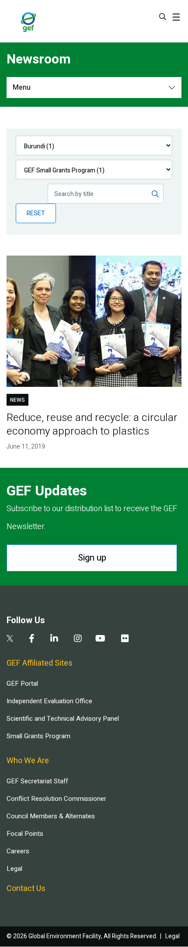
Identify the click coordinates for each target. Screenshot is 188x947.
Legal (14, 868)
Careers (18, 851)
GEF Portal (22, 683)
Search (162, 16)
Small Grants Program (38, 736)
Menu (22, 87)
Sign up (92, 557)
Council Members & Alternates (51, 816)
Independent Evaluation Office (49, 701)
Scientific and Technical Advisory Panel (63, 718)
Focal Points (25, 833)
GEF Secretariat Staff (37, 781)
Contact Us (26, 888)
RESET (36, 213)
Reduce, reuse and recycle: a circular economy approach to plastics (92, 424)
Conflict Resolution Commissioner (56, 798)
